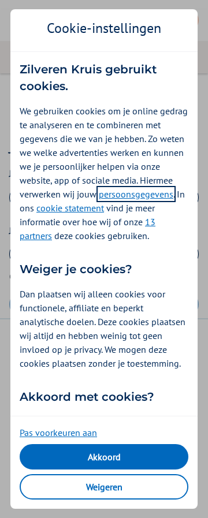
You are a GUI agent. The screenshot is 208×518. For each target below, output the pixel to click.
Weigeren (104, 487)
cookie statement (70, 208)
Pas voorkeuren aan (58, 432)
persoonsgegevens (136, 194)
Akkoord (104, 457)
